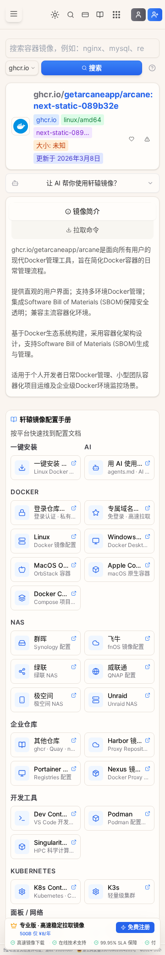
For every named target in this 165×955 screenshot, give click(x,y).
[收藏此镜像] (131, 139)
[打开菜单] (14, 14)
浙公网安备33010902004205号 (109, 950)
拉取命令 (86, 230)
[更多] (116, 15)
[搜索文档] (70, 14)
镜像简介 (86, 211)
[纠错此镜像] (147, 139)
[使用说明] (152, 68)
